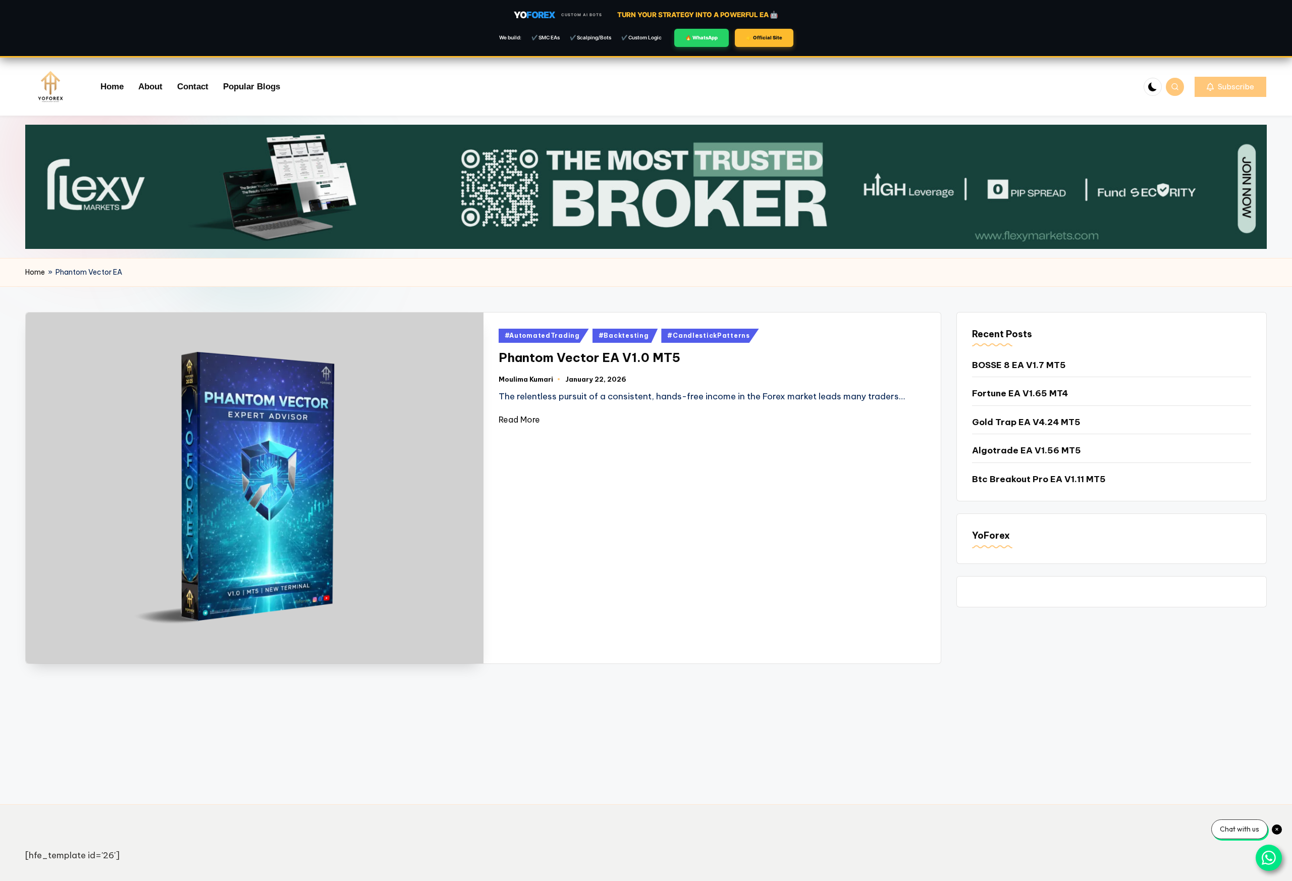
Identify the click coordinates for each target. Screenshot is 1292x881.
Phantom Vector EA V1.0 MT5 (589, 357)
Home (35, 272)
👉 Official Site (764, 37)
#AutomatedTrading (542, 335)
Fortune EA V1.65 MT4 (1020, 393)
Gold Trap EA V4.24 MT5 (1026, 422)
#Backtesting (624, 335)
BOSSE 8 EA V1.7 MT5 (1019, 365)
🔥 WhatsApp (701, 37)
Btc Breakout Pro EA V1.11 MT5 (1039, 479)
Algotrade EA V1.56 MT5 (1026, 450)
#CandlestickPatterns (708, 335)
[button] (1230, 86)
